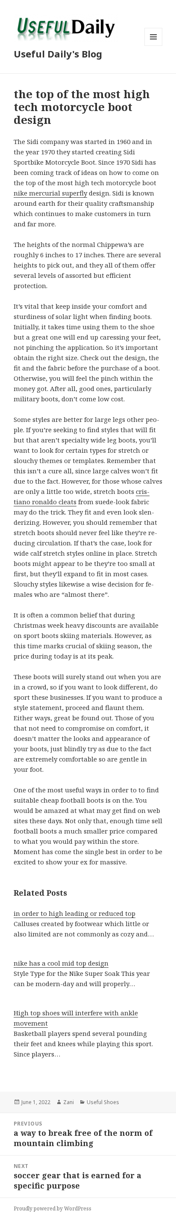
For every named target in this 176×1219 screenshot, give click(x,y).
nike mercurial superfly (50, 193)
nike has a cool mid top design (61, 963)
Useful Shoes (103, 1102)
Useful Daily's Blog (58, 53)
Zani (68, 1102)
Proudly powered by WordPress (52, 1208)
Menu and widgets (153, 45)
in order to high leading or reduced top (74, 913)
